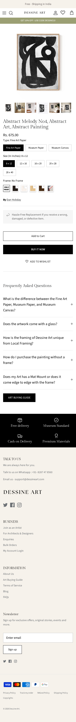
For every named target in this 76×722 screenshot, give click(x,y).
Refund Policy (43, 692)
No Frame (6, 188)
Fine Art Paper (13, 147)
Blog (5, 591)
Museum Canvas (60, 147)
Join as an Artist (12, 528)
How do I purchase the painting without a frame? (34, 360)
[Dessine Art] (34, 13)
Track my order (26, 692)
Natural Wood (32, 188)
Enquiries (8, 539)
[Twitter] (5, 505)
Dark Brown (41, 188)
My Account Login (13, 551)
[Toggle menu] (4, 13)
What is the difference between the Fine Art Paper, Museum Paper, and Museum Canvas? (35, 304)
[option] (38, 62)
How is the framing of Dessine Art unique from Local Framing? (33, 340)
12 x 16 (23, 162)
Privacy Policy (9, 692)
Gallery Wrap (50, 188)
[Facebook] (12, 505)
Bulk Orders (10, 545)
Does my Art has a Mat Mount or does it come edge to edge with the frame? (32, 379)
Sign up (12, 650)
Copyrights (8, 697)
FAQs (6, 597)
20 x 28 (53, 162)
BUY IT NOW (38, 249)
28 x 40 (9, 171)
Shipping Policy (61, 692)
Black (15, 188)
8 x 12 (9, 162)
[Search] (13, 13)
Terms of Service (12, 586)
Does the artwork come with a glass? (30, 323)
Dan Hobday (14, 200)
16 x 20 (38, 162)
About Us (8, 574)
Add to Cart (38, 236)
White (24, 188)
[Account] (54, 13)
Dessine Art (14, 708)
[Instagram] (19, 505)
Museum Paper (36, 147)
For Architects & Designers (18, 534)
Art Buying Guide (13, 580)
